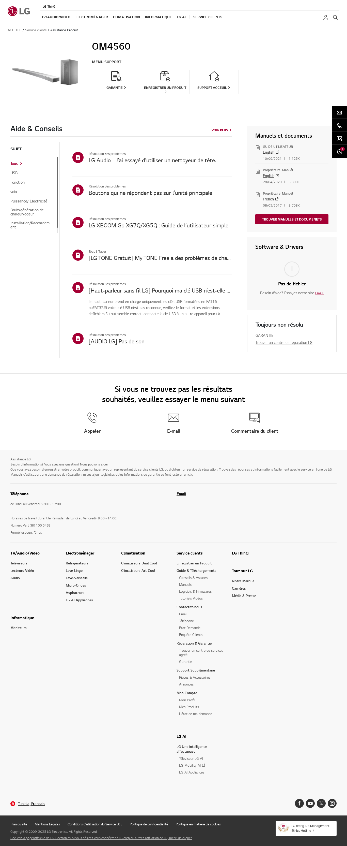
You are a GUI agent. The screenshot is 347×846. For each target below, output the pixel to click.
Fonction (17, 182)
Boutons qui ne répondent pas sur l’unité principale (150, 192)
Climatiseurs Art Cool (138, 570)
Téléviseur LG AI (191, 758)
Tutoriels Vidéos (191, 598)
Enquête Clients (190, 634)
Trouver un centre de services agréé (201, 652)
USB (14, 173)
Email (181, 493)
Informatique (22, 617)
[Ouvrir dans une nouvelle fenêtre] (299, 803)
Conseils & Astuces (193, 577)
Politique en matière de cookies (198, 824)
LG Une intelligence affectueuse (192, 749)
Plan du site (18, 824)
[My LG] (326, 17)
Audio (15, 577)
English (268, 152)
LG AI (181, 736)
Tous (14, 164)
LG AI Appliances (79, 599)
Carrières (239, 588)
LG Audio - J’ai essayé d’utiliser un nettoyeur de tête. (152, 160)
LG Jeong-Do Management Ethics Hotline (310, 828)
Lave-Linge (74, 570)
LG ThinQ (240, 553)
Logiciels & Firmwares (195, 591)
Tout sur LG (242, 570)
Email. (319, 293)
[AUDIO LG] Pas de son (117, 341)
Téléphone (186, 620)
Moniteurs (18, 627)
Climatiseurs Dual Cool (139, 563)
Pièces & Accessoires (194, 677)
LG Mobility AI (190, 765)
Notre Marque (243, 580)
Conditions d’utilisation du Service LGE (95, 824)
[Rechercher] (335, 17)
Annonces (186, 684)
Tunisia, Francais (31, 803)
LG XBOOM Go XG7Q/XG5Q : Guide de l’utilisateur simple (158, 225)
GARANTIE (264, 335)
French (268, 198)
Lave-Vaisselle (77, 577)
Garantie (185, 661)
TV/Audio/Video (25, 553)
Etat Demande (189, 627)
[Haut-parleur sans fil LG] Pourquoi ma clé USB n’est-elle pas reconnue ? (160, 290)
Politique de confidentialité (149, 824)
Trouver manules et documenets (292, 219)
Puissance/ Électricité (28, 201)
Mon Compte (187, 692)
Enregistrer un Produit (194, 563)
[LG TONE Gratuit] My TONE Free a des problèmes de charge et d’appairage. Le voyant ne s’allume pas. (160, 257)
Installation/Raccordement (30, 225)
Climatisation (133, 553)
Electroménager (80, 553)
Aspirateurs (75, 592)
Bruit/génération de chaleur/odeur (27, 212)
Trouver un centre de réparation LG (284, 342)
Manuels (185, 584)
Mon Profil (187, 699)
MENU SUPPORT (106, 62)
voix (13, 192)
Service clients (190, 553)
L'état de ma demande (195, 713)
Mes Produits (189, 706)
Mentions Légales (47, 824)
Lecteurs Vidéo (22, 570)
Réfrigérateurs (77, 563)
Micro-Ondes (76, 585)
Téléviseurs (18, 563)
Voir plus (220, 130)
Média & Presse (244, 595)
